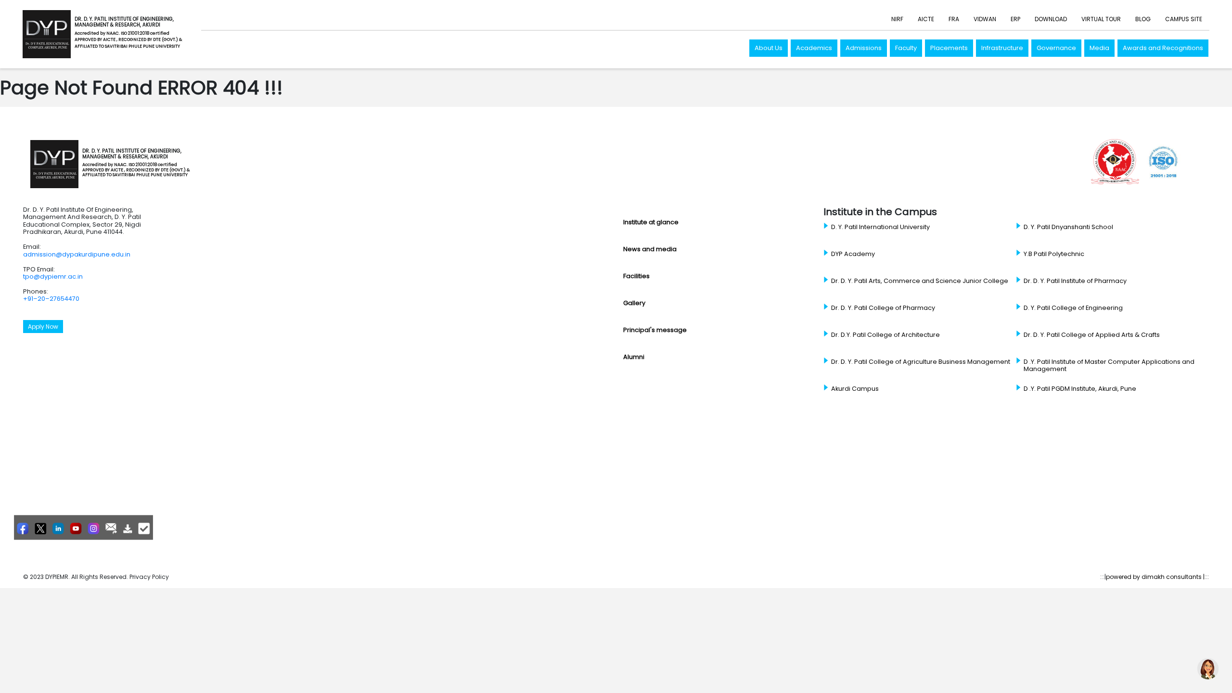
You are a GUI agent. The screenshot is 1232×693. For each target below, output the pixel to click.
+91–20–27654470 (51, 299)
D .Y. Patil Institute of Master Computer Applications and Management (1109, 365)
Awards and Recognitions (1163, 47)
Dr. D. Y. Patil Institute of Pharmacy (1075, 281)
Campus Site (1183, 19)
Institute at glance (651, 222)
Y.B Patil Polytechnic (1054, 254)
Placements (949, 47)
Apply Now (43, 326)
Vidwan (985, 19)
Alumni (633, 357)
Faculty (906, 47)
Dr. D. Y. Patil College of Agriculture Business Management (920, 362)
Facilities (636, 276)
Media (1099, 47)
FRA (954, 19)
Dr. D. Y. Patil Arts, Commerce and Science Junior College (919, 281)
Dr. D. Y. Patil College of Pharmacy (883, 308)
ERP (1015, 19)
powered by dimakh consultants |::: (1157, 577)
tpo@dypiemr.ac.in (53, 276)
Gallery (634, 303)
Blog (1143, 19)
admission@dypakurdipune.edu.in (76, 254)
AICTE (926, 19)
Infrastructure (1002, 47)
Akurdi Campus (855, 389)
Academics (814, 47)
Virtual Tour (1101, 19)
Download (1051, 19)
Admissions (864, 47)
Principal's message (655, 330)
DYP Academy (853, 254)
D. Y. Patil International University (880, 227)
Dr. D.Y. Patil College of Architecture (885, 335)
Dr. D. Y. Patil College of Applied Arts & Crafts (1092, 335)
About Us (769, 47)
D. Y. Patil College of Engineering (1073, 308)
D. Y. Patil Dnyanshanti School (1068, 227)
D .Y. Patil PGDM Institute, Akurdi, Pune (1080, 389)
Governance (1056, 47)
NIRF (897, 19)
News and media (650, 249)
